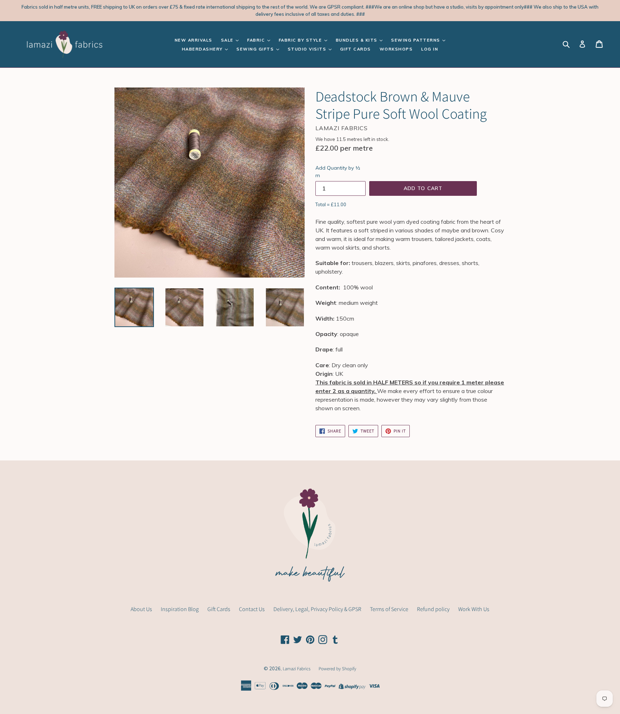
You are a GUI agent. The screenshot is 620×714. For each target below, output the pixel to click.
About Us (141, 609)
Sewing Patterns (416, 40)
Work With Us (473, 609)
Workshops (396, 49)
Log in (429, 49)
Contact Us (252, 609)
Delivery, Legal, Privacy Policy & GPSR (317, 609)
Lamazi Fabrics (297, 669)
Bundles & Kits (357, 40)
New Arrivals (193, 40)
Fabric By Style (301, 40)
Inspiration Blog (180, 609)
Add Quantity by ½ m (337, 172)
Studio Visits (308, 49)
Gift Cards (355, 49)
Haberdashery (203, 49)
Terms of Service (389, 609)
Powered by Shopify (337, 669)
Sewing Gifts (256, 49)
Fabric (257, 40)
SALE (228, 40)
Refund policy (433, 609)
